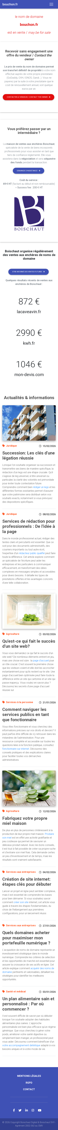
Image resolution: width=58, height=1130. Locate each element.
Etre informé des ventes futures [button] (27, 272)
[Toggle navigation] (51, 4)
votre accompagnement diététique (21, 1045)
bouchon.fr (29, 24)
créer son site (21, 902)
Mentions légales (29, 1075)
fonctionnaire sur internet (15, 748)
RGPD (29, 1082)
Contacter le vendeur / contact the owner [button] (27, 97)
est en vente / (29, 32)
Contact (29, 1089)
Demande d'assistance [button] (27, 171)
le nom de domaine (29, 17)
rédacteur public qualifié (32, 553)
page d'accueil (41, 660)
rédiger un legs (41, 487)
